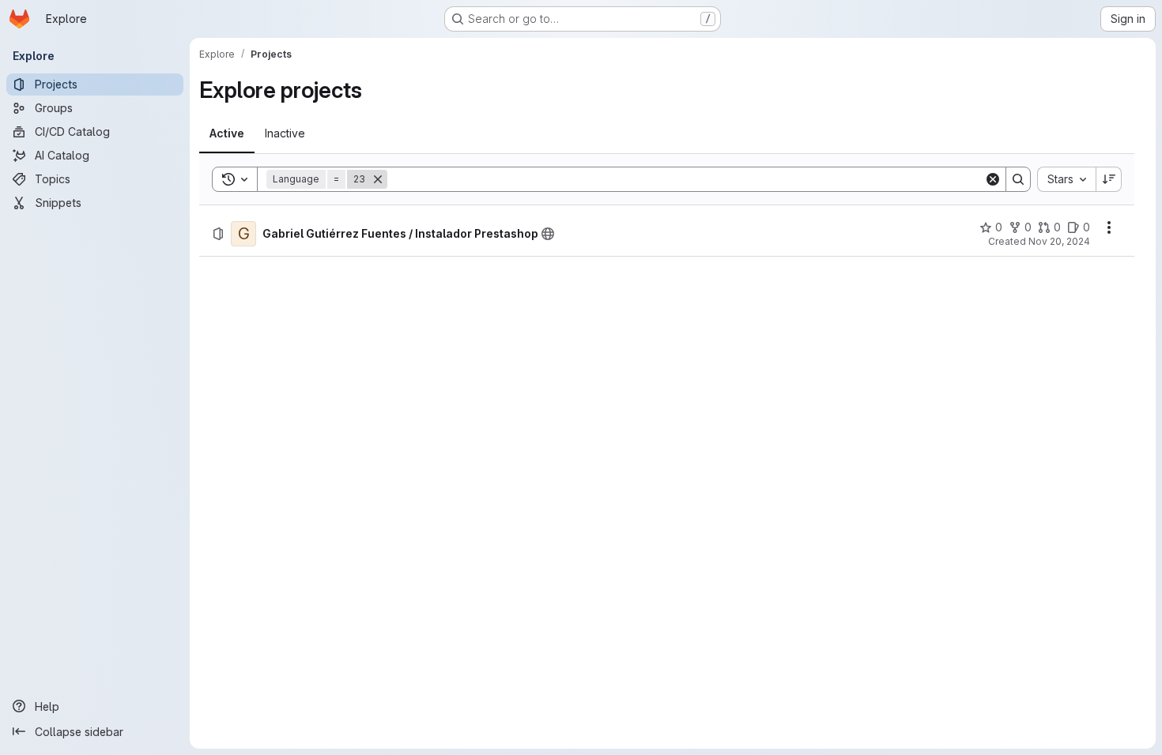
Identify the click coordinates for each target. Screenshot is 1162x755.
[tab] (227, 133)
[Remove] (377, 179)
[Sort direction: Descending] (1109, 179)
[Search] (1018, 179)
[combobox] (1066, 179)
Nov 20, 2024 (1059, 241)
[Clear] (992, 179)
